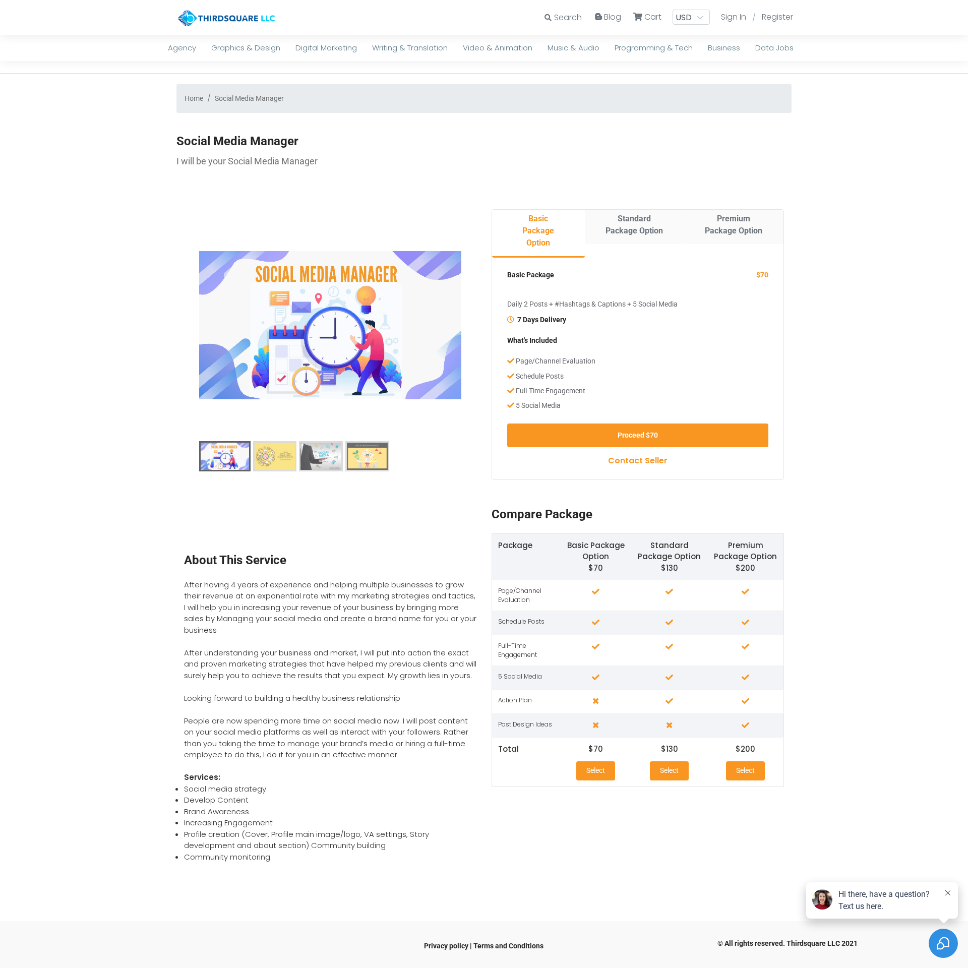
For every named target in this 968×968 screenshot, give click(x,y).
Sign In (733, 17)
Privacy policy (446, 946)
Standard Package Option (634, 224)
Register (777, 17)
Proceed (638, 435)
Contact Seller (638, 460)
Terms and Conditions (508, 946)
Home (194, 98)
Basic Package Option (538, 231)
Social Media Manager (249, 98)
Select (595, 770)
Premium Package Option (733, 224)
